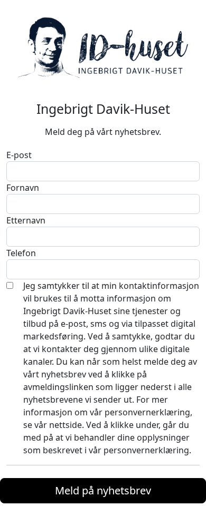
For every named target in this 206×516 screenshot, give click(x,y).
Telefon (21, 253)
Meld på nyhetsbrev (103, 490)
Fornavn (22, 187)
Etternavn (25, 220)
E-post (19, 155)
